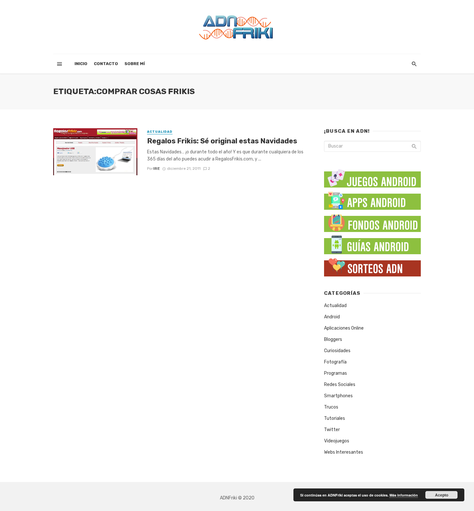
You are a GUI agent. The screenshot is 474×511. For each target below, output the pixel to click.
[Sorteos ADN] (372, 266)
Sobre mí (134, 63)
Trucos (331, 407)
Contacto (106, 63)
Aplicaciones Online (344, 328)
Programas (335, 373)
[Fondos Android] (372, 221)
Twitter (332, 429)
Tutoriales (334, 418)
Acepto (441, 495)
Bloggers (333, 339)
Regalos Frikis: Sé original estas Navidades (222, 141)
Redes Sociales (339, 384)
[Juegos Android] (372, 176)
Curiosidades (337, 350)
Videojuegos (336, 441)
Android (332, 317)
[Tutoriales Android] (372, 243)
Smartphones (338, 396)
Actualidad (160, 132)
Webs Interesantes (343, 452)
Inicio (80, 63)
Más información (404, 495)
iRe (156, 168)
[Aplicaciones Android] (372, 199)
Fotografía (335, 362)
